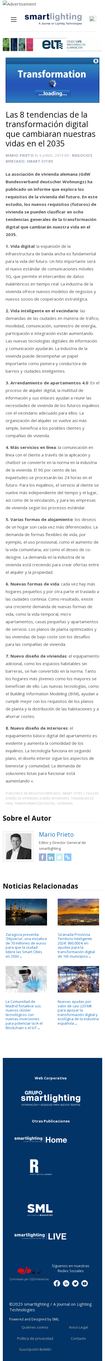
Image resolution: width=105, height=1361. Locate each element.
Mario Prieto (20, 155)
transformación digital (34, 803)
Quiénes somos (35, 1327)
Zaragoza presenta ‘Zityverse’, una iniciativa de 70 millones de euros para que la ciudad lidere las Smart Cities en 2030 (26, 945)
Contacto (78, 1338)
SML (55, 1319)
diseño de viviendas (22, 798)
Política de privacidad (35, 1338)
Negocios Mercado (44, 793)
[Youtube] (84, 1283)
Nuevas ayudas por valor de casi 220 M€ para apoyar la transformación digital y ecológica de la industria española (78, 1012)
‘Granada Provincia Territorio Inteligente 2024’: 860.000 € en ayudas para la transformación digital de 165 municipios (76, 945)
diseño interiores (54, 798)
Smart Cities (40, 161)
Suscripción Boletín (35, 1349)
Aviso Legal (78, 1327)
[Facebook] (57, 1283)
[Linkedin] (66, 1283)
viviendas (65, 803)
